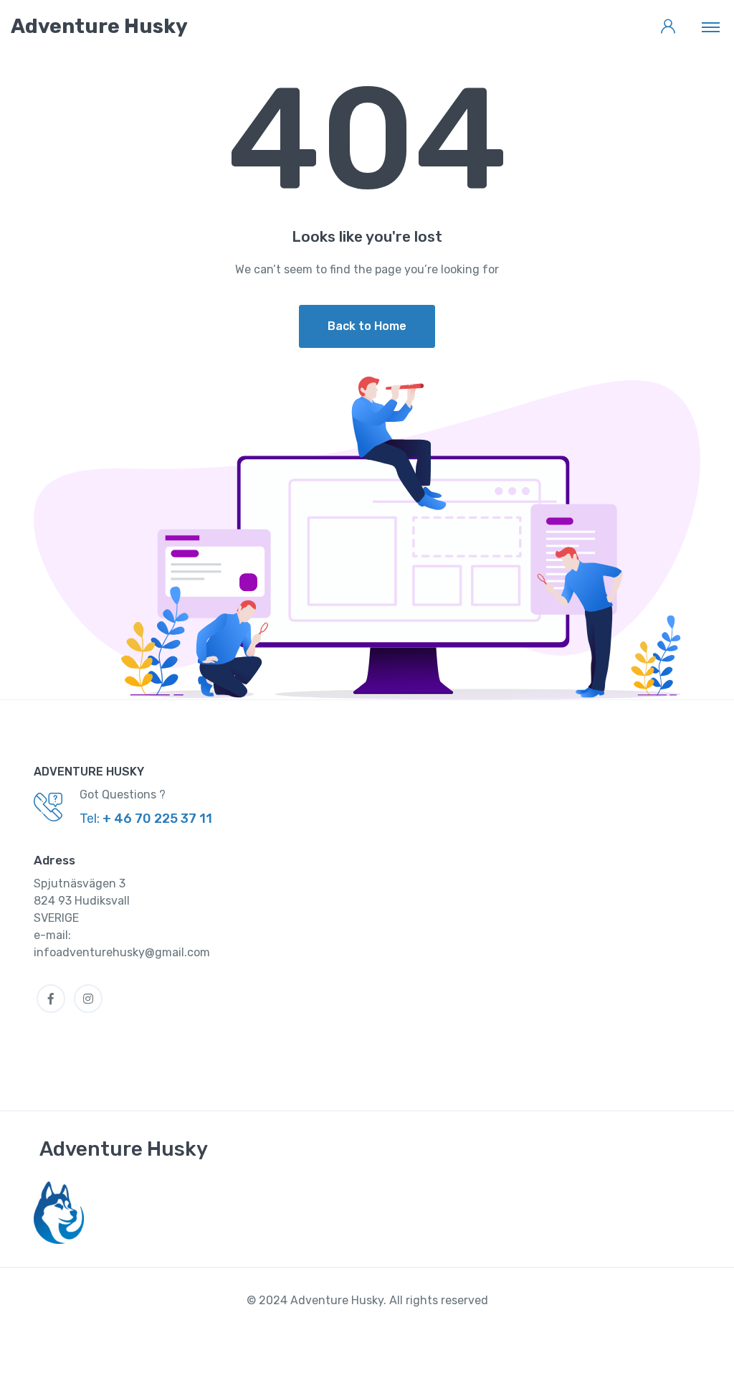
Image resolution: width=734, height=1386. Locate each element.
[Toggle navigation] (710, 26)
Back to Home (367, 326)
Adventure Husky (123, 1149)
